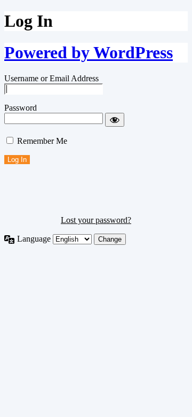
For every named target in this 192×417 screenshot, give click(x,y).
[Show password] (114, 120)
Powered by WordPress (88, 52)
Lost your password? (96, 220)
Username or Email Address (51, 78)
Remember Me (42, 140)
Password (20, 107)
